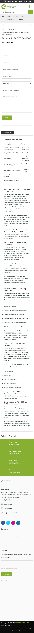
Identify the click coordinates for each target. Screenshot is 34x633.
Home (3, 20)
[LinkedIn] (18, 523)
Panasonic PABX (24, 32)
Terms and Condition (19, 631)
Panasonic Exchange (11, 32)
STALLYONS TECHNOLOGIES (18, 628)
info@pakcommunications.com (13, 513)
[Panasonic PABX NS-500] (32, 25)
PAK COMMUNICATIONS (22, 623)
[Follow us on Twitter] (8, 523)
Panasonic (9, 34)
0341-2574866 (8, 508)
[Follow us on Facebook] (3, 523)
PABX (21, 20)
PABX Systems (11, 20)
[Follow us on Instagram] (13, 523)
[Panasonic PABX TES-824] (2, 25)
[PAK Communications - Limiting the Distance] (9, 6)
